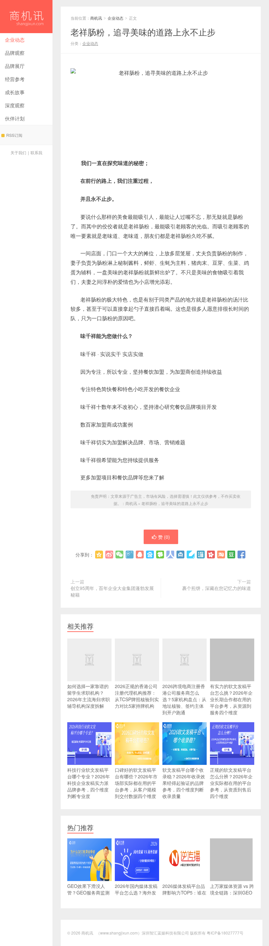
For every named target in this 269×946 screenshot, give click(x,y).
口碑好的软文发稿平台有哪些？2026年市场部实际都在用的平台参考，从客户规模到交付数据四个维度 (136, 783)
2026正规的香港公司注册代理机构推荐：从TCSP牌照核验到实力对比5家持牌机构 (137, 696)
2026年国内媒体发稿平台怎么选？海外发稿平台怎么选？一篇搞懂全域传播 (136, 896)
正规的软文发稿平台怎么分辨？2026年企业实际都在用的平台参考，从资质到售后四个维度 (231, 783)
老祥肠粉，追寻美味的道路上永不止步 (174, 503)
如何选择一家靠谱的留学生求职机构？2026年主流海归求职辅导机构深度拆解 (88, 696)
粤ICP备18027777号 (225, 932)
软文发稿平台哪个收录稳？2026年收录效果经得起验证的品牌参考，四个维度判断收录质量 (183, 783)
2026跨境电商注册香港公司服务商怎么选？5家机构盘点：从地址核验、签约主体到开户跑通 (184, 699)
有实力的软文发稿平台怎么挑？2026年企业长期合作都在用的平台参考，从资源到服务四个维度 (231, 699)
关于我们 (18, 152)
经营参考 (15, 78)
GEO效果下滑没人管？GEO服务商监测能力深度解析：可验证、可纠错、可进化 (88, 896)
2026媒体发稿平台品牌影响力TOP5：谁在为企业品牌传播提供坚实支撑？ (184, 896)
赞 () (164, 537)
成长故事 (15, 92)
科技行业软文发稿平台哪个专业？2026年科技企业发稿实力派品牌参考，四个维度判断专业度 (88, 783)
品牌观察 (15, 52)
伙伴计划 (15, 118)
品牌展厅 (15, 65)
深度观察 (15, 105)
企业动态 (15, 39)
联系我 (36, 152)
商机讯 (26, 16)
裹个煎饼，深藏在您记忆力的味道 (216, 588)
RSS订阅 (14, 135)
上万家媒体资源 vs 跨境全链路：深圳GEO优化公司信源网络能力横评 (232, 896)
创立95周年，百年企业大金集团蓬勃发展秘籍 (112, 591)
